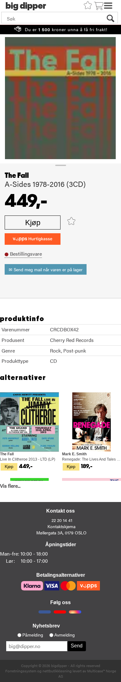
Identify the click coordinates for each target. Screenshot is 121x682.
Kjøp (32, 222)
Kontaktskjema (61, 526)
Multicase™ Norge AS (87, 673)
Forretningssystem (20, 671)
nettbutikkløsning (57, 671)
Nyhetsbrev (46, 625)
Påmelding (32, 634)
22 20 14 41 (62, 520)
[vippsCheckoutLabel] (32, 239)
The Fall (17, 175)
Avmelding (64, 634)
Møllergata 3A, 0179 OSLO (61, 532)
